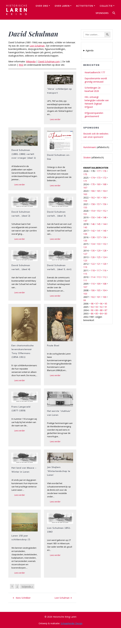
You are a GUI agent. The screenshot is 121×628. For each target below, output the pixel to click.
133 (99, 243)
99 (84, 300)
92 (101, 306)
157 (99, 204)
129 (99, 250)
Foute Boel (53, 345)
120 (104, 263)
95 (106, 303)
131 (85, 247)
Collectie (106, 5)
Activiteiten (84, 5)
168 (104, 184)
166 (93, 190)
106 (93, 290)
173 (99, 177)
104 (104, 290)
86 (92, 313)
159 (85, 200)
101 (99, 296)
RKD (21, 64)
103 (85, 293)
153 (99, 210)
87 (106, 310)
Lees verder (55, 119)
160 (104, 197)
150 (93, 217)
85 (96, 313)
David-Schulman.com (49, 61)
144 (104, 224)
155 (85, 207)
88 (101, 310)
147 (85, 220)
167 (85, 187)
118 (93, 270)
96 (101, 303)
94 (92, 306)
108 (104, 283)
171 (85, 180)
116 (104, 270)
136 (104, 237)
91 (106, 306)
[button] (113, 13)
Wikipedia (31, 61)
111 (85, 280)
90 (92, 310)
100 (104, 296)
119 (85, 267)
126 (93, 257)
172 (104, 177)
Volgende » (27, 586)
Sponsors (102, 13)
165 (99, 190)
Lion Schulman (37, 45)
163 (85, 194)
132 (104, 243)
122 (93, 263)
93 (96, 306)
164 (104, 190)
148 (104, 217)
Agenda (89, 50)
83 (106, 313)
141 (99, 230)
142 (93, 230)
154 (93, 210)
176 (104, 171)
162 (93, 197)
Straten (87, 157)
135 (85, 240)
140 (104, 230)
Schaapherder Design (71, 623)
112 (104, 277)
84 (101, 313)
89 (96, 310)
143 (85, 227)
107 (85, 287)
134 (93, 243)
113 (99, 277)
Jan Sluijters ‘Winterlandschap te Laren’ (58, 471)
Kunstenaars (89, 147)
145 (99, 224)
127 (85, 253)
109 (99, 283)
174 (93, 177)
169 (99, 184)
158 (93, 204)
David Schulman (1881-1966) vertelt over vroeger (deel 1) (24, 154)
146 (93, 224)
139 (85, 233)
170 (93, 184)
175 (85, 174)
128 (104, 250)
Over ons (42, 5)
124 (104, 257)
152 (104, 210)
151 (85, 214)
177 (99, 171)
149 (99, 217)
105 (99, 290)
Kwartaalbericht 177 (95, 72)
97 (96, 303)
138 (93, 237)
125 (99, 257)
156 (104, 204)
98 (92, 303)
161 (99, 197)
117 (99, 270)
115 (85, 273)
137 (99, 237)
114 (93, 277)
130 (93, 250)
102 (93, 296)
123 (85, 260)
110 (93, 283)
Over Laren (62, 5)
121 (99, 263)
